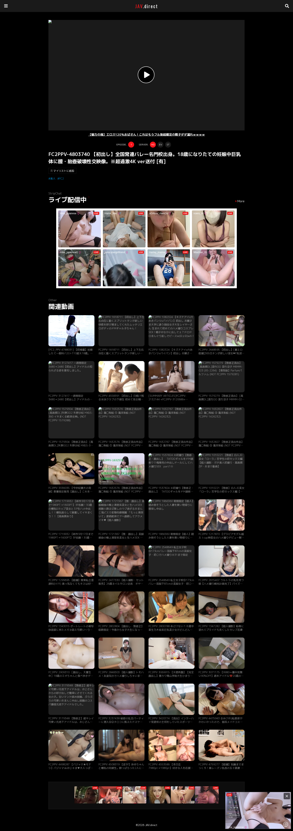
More (241, 201)
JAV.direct (151, 825)
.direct (146, 6)
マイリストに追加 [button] (63, 171)
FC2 (61, 178)
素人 (52, 178)
